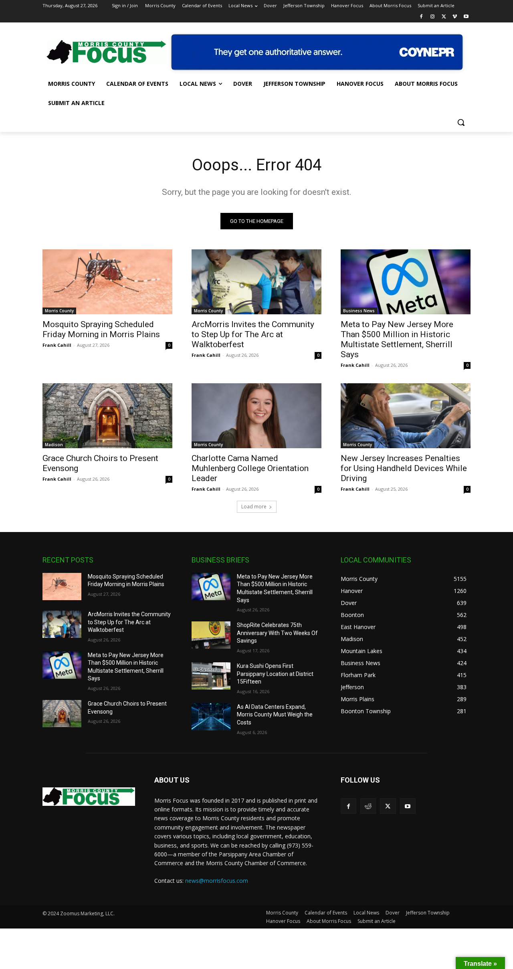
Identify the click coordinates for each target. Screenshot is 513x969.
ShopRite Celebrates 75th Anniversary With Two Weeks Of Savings (277, 633)
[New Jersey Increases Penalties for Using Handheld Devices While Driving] (406, 415)
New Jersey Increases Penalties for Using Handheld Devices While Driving (404, 468)
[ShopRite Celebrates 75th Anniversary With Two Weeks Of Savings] (211, 635)
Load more (254, 506)
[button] (461, 122)
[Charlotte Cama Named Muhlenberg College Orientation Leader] (256, 415)
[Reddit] (368, 806)
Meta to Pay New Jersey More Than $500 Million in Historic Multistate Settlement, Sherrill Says (397, 339)
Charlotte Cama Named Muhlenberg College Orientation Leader (250, 468)
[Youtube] (466, 17)
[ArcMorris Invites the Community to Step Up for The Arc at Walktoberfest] (256, 281)
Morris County (59, 311)
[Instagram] (432, 17)
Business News (359, 311)
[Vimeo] (454, 17)
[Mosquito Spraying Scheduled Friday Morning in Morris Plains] (107, 281)
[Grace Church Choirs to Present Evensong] (107, 415)
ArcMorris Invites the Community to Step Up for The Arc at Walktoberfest (253, 334)
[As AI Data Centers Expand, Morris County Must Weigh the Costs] (211, 716)
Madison (54, 444)
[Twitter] (443, 17)
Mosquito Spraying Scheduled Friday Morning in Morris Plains (101, 329)
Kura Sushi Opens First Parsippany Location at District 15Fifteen (275, 674)
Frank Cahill (56, 345)
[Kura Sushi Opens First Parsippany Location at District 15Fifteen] (211, 676)
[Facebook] (421, 17)
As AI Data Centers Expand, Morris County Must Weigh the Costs (275, 715)
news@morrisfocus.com (216, 880)
